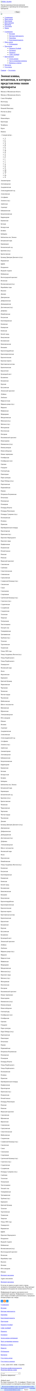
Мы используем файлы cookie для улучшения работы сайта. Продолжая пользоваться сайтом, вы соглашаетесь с (17, 1387)
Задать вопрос (13, 59)
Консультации (9, 23)
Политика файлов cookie (9, 1370)
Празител (12, 52)
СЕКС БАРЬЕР (14, 54)
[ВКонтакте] (2, 1301)
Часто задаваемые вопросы (18, 61)
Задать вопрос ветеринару (9, 1338)
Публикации (13, 44)
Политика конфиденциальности (11, 1368)
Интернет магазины (7, 1275)
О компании (9, 17)
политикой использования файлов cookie (19, 1388)
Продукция (8, 21)
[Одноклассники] (4, 1301)
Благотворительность (16, 40)
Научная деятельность (16, 36)
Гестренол (12, 50)
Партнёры (12, 38)
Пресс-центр (9, 19)
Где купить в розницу (8, 1361)
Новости (3, 1348)
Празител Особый (15, 48)
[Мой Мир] (7, 1301)
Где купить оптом (6, 1358)
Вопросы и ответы (15, 63)
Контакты (8, 24)
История (12, 34)
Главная (3, 70)
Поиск (7, 28)
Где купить (8, 26)
